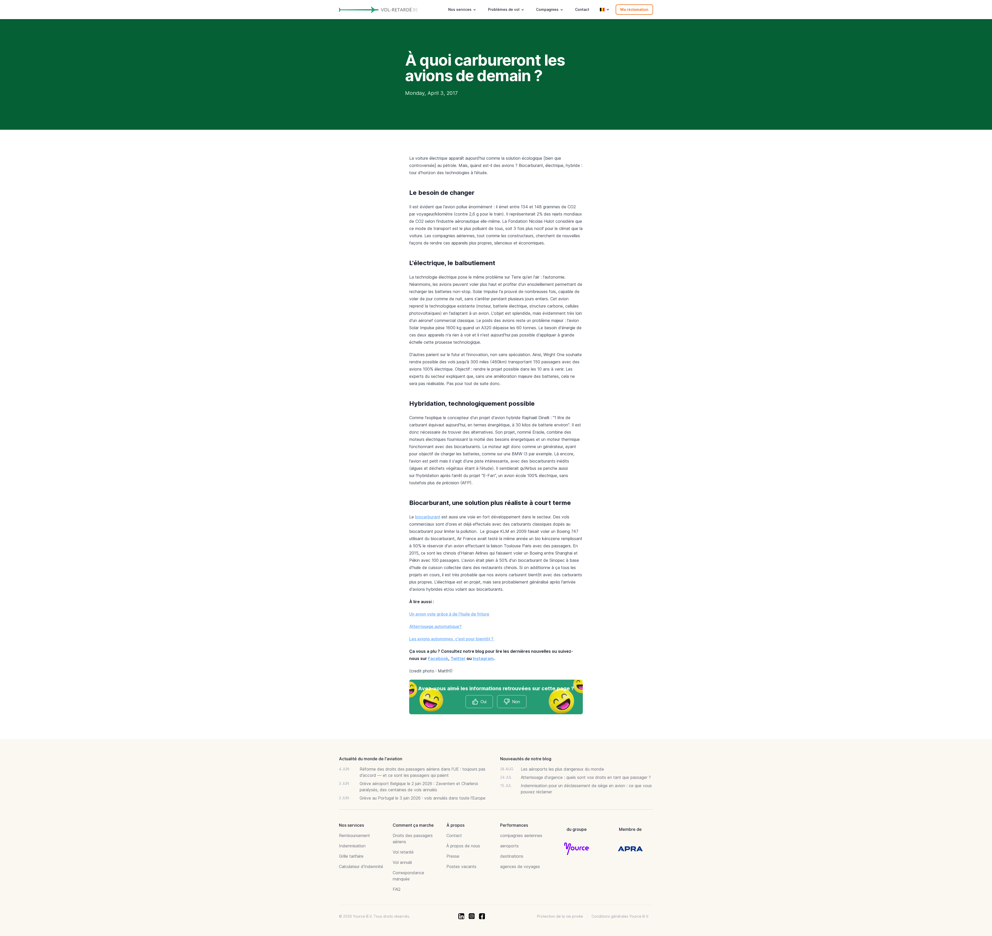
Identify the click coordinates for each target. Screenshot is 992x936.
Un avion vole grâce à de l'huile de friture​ (449, 614)
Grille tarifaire (351, 856)
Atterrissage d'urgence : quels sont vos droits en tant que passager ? (586, 777)
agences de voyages (520, 866)
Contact (582, 9)
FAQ (396, 889)
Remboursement (354, 835)
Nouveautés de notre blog (525, 758)
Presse (452, 856)
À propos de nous (463, 845)
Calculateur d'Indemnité (361, 866)
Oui (483, 701)
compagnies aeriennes (521, 835)
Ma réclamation (634, 9)
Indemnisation (352, 845)
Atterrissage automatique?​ (435, 626)
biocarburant (427, 516)
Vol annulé (402, 862)
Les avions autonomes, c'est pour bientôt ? (451, 638)
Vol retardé (403, 852)
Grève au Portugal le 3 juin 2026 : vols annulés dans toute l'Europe (422, 798)
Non (516, 701)
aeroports (509, 845)
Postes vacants (461, 866)
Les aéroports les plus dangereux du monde (562, 769)
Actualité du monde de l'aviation (370, 758)
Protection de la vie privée (560, 916)
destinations (511, 856)
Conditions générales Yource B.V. (620, 916)
